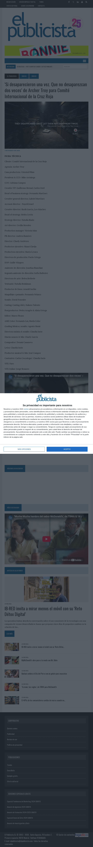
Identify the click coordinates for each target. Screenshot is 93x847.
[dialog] (46, 423)
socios (26, 409)
